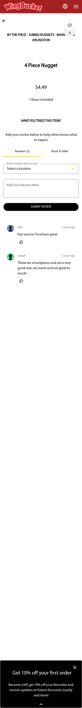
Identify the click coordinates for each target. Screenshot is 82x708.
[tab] (22, 151)
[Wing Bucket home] (23, 6)
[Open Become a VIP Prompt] (41, 704)
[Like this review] (22, 242)
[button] (5, 21)
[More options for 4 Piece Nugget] (70, 25)
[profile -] (65, 6)
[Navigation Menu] (76, 6)
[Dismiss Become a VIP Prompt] (75, 667)
